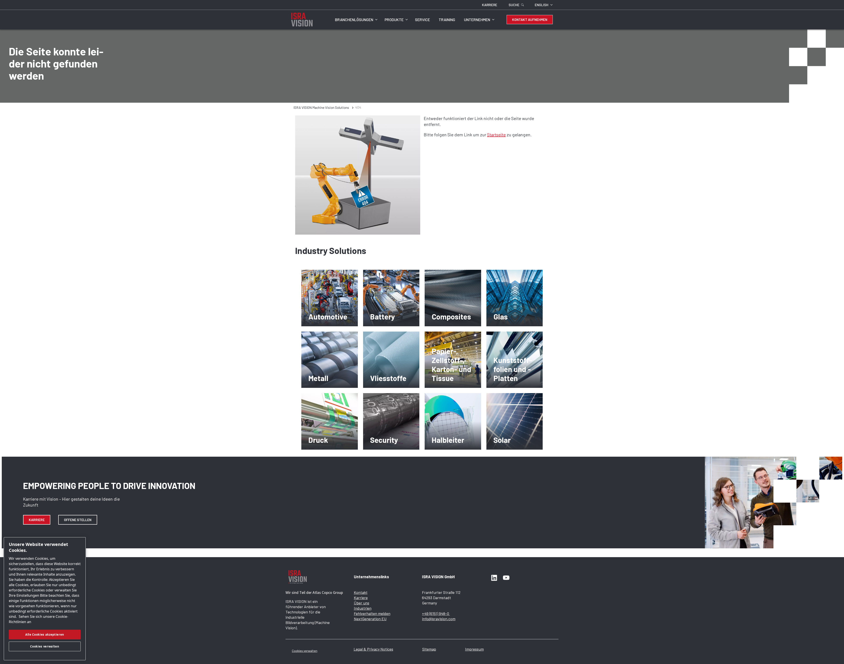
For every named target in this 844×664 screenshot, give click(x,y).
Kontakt (360, 592)
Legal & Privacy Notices (373, 649)
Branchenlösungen (354, 19)
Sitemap (429, 649)
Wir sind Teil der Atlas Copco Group (314, 592)
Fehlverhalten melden (372, 613)
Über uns (361, 602)
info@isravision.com (438, 618)
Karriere (37, 520)
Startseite (496, 134)
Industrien (362, 608)
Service (422, 19)
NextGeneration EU (370, 618)
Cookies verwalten (304, 651)
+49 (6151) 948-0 (436, 613)
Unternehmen (477, 19)
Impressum (474, 649)
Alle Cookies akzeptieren (44, 635)
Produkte (394, 19)
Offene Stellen (77, 520)
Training (447, 19)
